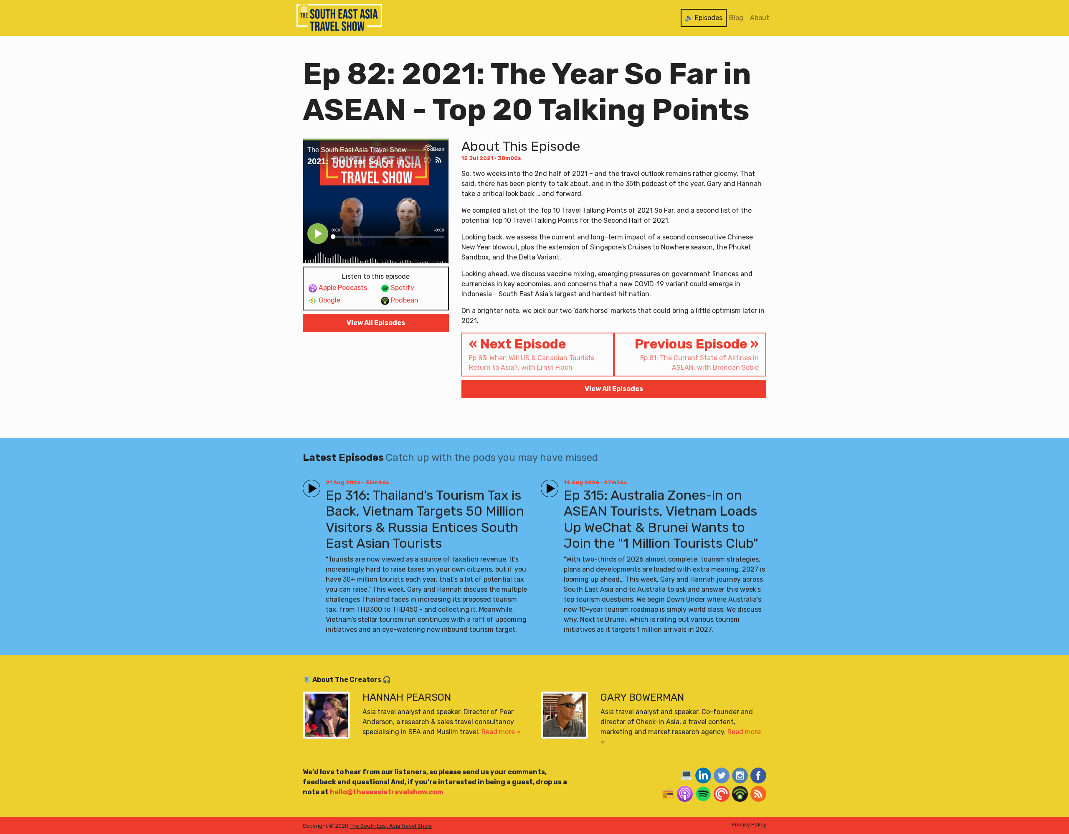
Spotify (401, 288)
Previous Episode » (697, 353)
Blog (736, 18)
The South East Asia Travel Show (391, 826)
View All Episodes (376, 323)
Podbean (403, 300)
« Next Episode (531, 353)
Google (328, 300)
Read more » (501, 732)
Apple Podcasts (342, 288)
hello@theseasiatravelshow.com (386, 792)
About (759, 18)
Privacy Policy (749, 824)
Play (310, 485)
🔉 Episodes (703, 18)
